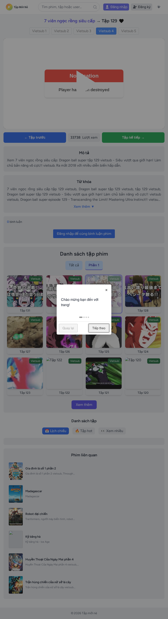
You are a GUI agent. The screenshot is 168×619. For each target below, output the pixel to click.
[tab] (80, 317)
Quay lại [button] (68, 328)
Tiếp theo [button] (98, 328)
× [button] (106, 289)
